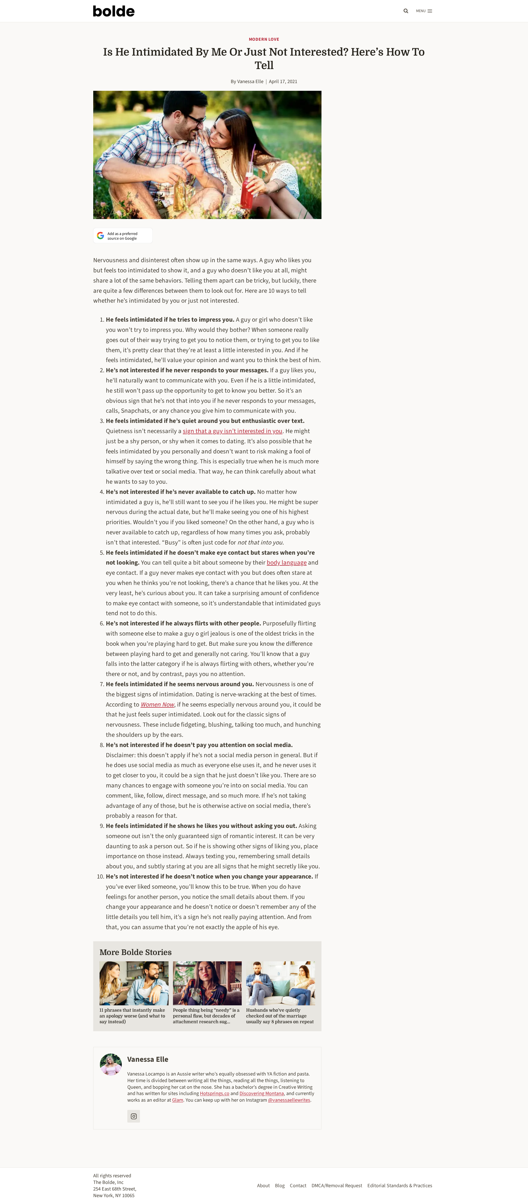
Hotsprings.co (214, 1093)
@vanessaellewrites (289, 1100)
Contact (298, 1185)
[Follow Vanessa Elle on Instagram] (133, 1116)
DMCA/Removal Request (337, 1185)
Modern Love (264, 39)
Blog (280, 1185)
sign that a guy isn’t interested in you (232, 431)
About (263, 1185)
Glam (177, 1100)
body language (287, 562)
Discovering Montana (262, 1093)
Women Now (157, 704)
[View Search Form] (406, 11)
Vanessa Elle (250, 81)
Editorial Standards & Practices (399, 1185)
